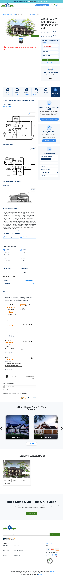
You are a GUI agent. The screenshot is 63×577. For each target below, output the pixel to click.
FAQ (4, 553)
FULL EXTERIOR (7, 480)
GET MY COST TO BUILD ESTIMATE (49, 119)
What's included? (7, 106)
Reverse (35, 36)
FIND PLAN (55, 534)
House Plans (6, 14)
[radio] (26, 304)
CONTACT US (49, 543)
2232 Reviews (12, 309)
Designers (16, 548)
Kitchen (43, 166)
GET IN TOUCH (31, 513)
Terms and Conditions (18, 550)
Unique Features (45, 172)
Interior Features (45, 169)
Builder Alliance (17, 555)
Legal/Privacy (6, 550)
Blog (47, 545)
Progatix (40, 574)
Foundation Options (22, 100)
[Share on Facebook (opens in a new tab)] (9, 336)
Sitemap (52, 571)
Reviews (31, 100)
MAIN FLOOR (23, 480)
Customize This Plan (49, 140)
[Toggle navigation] (60, 5)
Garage (43, 175)
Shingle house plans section (22, 230)
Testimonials (16, 553)
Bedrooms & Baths (46, 163)
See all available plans (43, 1)
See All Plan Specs (55, 94)
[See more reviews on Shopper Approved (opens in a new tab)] (13, 336)
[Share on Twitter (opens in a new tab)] (11, 336)
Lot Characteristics (46, 156)
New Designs (5, 548)
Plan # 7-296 (26, 473)
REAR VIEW (15, 480)
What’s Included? (50, 62)
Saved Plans (16, 545)
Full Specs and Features (9, 100)
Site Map (5, 555)
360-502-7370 (52, 555)
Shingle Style (13, 14)
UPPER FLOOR (7, 483)
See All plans (31, 443)
